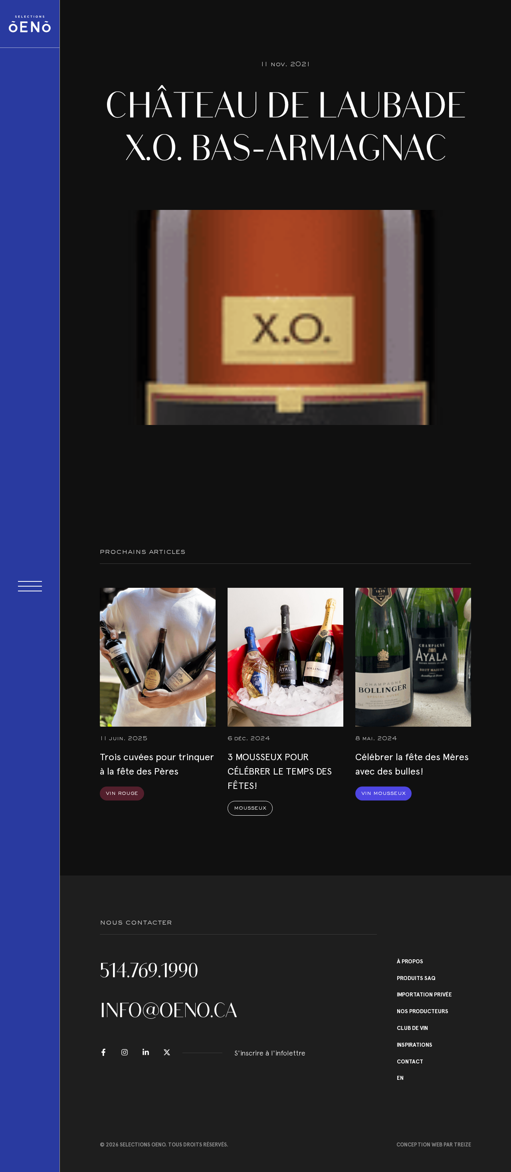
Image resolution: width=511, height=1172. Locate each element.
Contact (410, 1062)
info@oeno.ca (168, 1010)
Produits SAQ (416, 978)
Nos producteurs (422, 1011)
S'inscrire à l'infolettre (269, 1053)
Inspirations (414, 1045)
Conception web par (433, 1145)
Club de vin (412, 1028)
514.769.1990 (149, 970)
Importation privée (424, 995)
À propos (410, 962)
